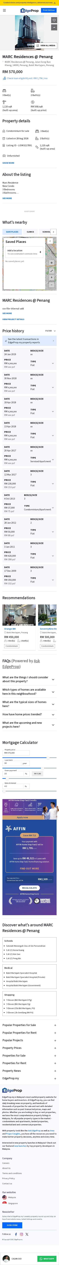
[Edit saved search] (54, 27)
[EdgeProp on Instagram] (21, 1234)
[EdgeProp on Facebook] (16, 1234)
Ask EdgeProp (34, 1130)
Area (52, 1130)
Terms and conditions (12, 1173)
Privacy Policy (8, 1178)
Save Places (12, 231)
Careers (5, 1163)
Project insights (13, 1133)
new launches (20, 1146)
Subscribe (12, 1225)
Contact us (7, 1183)
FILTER (48, 330)
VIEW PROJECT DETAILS (13, 319)
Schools (47, 231)
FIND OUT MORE (29, 869)
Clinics (30, 231)
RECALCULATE (29, 888)
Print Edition (49, 10)
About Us (6, 1168)
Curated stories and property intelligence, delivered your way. (28, 2)
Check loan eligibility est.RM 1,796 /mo (27, 78)
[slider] (47, 757)
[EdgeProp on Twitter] (26, 1234)
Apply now (22, 817)
